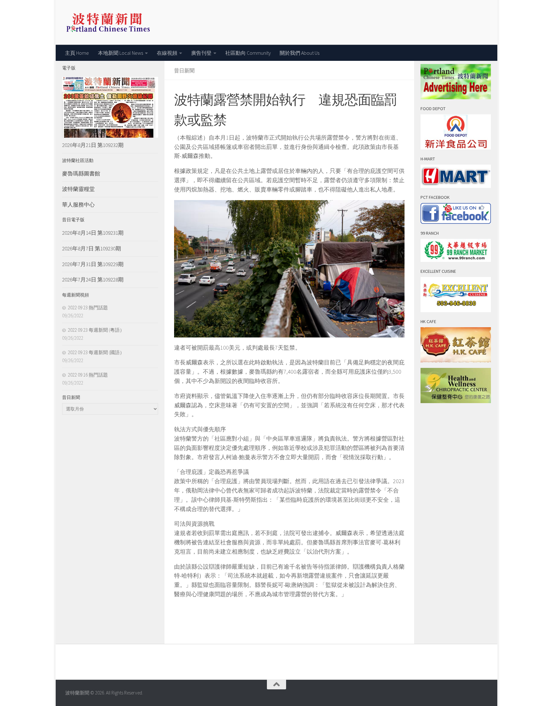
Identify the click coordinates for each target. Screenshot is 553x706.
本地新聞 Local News (120, 53)
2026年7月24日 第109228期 (93, 279)
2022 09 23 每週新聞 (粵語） (96, 330)
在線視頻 (167, 53)
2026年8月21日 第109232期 (93, 145)
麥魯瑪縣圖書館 (81, 173)
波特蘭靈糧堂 (78, 188)
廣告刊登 (201, 53)
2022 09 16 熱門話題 (88, 375)
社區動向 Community (248, 53)
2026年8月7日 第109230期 (91, 248)
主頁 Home (77, 53)
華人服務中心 (78, 204)
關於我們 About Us (299, 53)
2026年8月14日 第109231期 (93, 232)
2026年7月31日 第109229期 (93, 264)
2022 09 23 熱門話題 (88, 307)
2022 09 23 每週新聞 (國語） (96, 352)
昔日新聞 (184, 70)
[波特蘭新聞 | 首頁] (108, 22)
